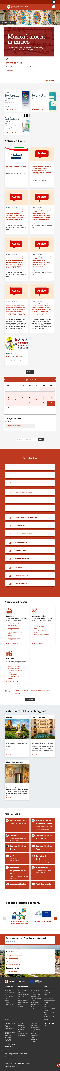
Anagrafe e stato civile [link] (23, 994)
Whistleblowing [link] (35, 1027)
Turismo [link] (33, 1006)
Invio (40, 439)
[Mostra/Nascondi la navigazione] (3, 7)
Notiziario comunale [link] (49, 1016)
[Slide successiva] (55, 918)
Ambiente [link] (20, 992)
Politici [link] (6, 998)
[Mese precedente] (4, 379)
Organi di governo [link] (9, 990)
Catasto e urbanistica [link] (23, 1000)
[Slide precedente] (4, 918)
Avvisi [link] (45, 994)
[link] (18, 7)
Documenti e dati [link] (9, 1004)
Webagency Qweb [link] (13, 1066)
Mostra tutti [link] (30, 699)
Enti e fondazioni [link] (9, 996)
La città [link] (46, 1002)
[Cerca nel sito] (53, 6)
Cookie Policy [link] (34, 1031)
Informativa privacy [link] (36, 1029)
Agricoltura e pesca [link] (22, 990)
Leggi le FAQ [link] (21, 1023)
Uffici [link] (6, 994)
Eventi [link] (45, 1006)
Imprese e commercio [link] (36, 994)
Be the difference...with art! (13, 426)
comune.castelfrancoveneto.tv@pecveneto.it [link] (16, 1053)
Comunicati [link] (47, 992)
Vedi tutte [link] (30, 372)
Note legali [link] (33, 1033)
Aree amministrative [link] (10, 992)
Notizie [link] (46, 990)
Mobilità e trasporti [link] (35, 996)
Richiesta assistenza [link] (23, 1033)
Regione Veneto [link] (8, 2)
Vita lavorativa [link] (34, 1008)
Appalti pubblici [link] (21, 996)
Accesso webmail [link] (22, 1035)
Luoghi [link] (45, 1004)
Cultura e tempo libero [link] (23, 1002)
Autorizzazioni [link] (21, 998)
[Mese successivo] (55, 379)
